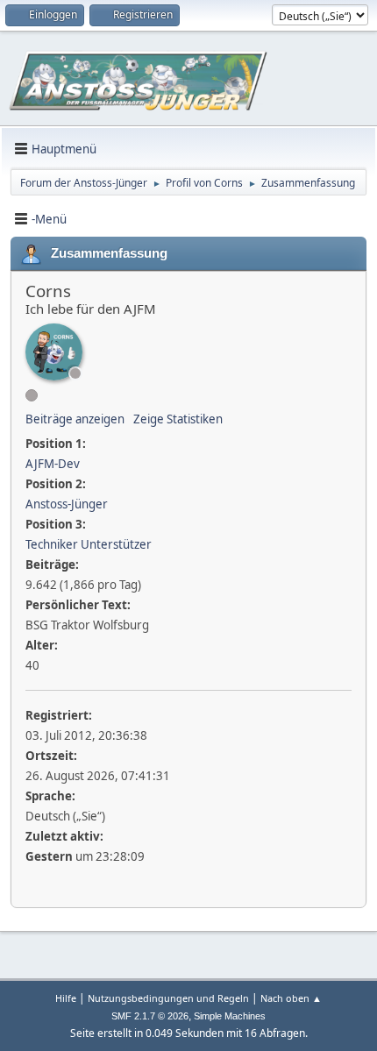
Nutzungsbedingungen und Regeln (168, 998)
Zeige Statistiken (178, 419)
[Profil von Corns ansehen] (53, 351)
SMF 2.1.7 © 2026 (149, 1016)
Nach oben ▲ (291, 998)
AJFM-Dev (52, 464)
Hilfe (65, 998)
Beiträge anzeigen (74, 419)
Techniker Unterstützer (88, 544)
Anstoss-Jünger (66, 504)
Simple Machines (230, 1016)
